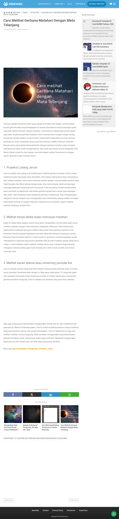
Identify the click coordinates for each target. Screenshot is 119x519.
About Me (35, 510)
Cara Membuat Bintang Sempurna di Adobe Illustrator (50, 427)
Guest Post (83, 510)
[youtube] (111, 3)
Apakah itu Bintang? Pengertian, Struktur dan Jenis (30, 427)
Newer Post (8, 500)
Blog (70, 4)
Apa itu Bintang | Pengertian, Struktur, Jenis (33, 349)
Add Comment (22, 29)
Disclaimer (71, 510)
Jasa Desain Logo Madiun (106, 131)
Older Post (73, 500)
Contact (45, 510)
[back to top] (114, 514)
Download (59, 4)
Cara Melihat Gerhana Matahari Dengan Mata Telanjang (69, 427)
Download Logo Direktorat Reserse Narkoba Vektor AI (100, 87)
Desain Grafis (44, 4)
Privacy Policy (57, 510)
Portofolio (80, 4)
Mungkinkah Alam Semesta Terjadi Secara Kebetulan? (11, 427)
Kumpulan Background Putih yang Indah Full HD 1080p (102, 109)
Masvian (65, 516)
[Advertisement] (41, 49)
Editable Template (96, 4)
